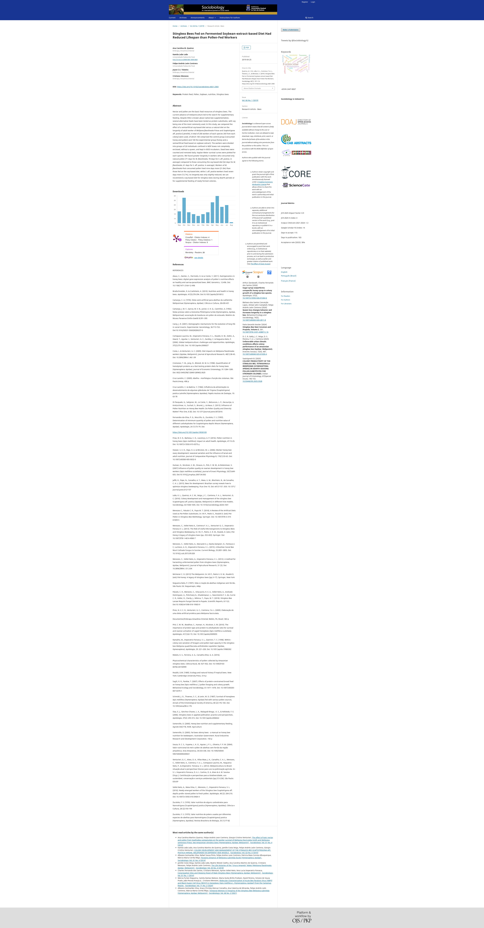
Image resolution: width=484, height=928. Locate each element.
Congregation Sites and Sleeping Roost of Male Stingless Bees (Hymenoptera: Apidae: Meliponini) (219, 873)
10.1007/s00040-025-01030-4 (255, 354)
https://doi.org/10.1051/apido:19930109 (190, 432)
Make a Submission (290, 30)
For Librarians (286, 303)
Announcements (198, 17)
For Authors (285, 300)
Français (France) (288, 281)
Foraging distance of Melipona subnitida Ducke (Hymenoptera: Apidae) (231, 857)
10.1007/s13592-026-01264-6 (255, 298)
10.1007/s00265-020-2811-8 (254, 320)
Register (305, 2)
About (211, 17)
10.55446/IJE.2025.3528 (252, 381)
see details (198, 257)
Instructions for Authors (230, 17)
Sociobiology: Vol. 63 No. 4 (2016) (244, 852)
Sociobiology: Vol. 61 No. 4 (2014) (192, 860)
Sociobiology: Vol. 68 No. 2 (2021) (223, 893)
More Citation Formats (252, 88)
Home (175, 26)
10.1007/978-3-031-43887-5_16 (255, 332)
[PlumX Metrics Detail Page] (176, 238)
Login (313, 2)
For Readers (285, 296)
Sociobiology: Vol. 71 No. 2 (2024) (199, 885)
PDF (247, 47)
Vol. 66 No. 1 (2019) (197, 26)
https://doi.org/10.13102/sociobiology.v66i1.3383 (198, 87)
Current (172, 17)
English (284, 272)
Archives (183, 17)
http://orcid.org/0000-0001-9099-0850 (185, 60)
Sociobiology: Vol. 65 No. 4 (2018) (210, 868)
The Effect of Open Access (260, 264)
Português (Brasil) (288, 276)
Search (310, 17)
